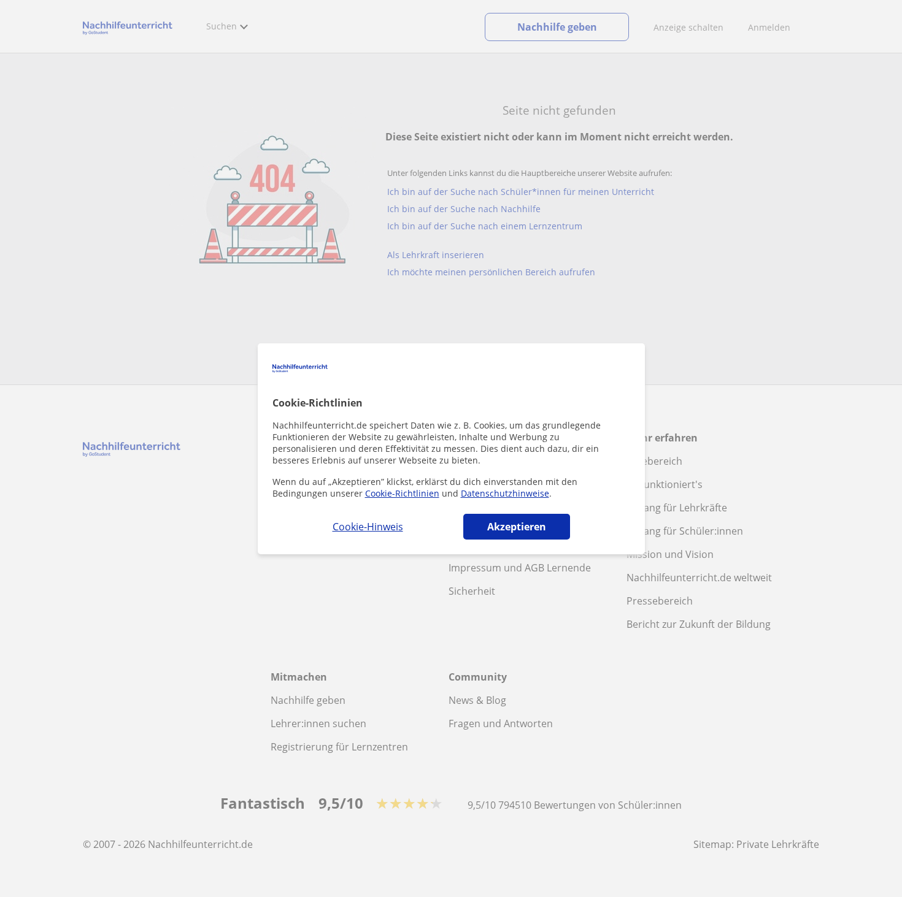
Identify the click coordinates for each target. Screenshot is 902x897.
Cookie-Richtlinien (402, 493)
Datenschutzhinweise (505, 493)
